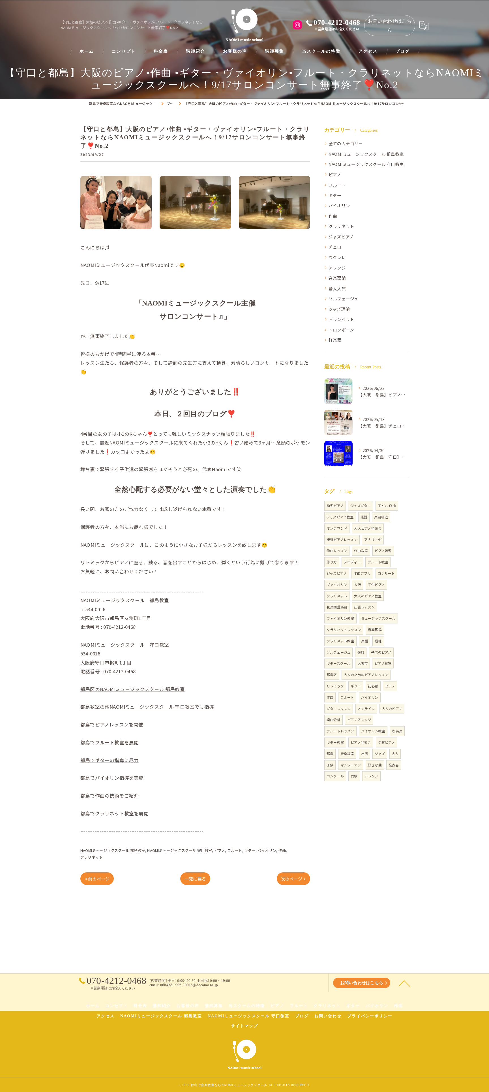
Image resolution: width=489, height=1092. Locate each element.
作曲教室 (361, 550)
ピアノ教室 (382, 663)
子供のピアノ (381, 652)
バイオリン (267, 850)
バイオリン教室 (373, 730)
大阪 (357, 584)
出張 (364, 753)
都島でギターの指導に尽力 (109, 760)
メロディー (352, 561)
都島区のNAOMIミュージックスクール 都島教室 (132, 689)
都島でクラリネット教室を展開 (114, 813)
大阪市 (362, 663)
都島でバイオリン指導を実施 (112, 777)
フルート (234, 850)
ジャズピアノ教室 (340, 516)
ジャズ (380, 753)
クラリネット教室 (340, 640)
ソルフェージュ (343, 299)
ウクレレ (337, 257)
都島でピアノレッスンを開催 (111, 724)
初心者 (373, 685)
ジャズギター (360, 505)
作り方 (332, 561)
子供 (330, 764)
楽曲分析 (333, 719)
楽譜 (364, 640)
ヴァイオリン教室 (340, 618)
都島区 (332, 674)
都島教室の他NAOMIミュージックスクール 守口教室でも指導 (147, 706)
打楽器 (335, 340)
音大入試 (337, 288)
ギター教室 (335, 742)
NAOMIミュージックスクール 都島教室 (112, 850)
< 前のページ (97, 879)
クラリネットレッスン (344, 629)
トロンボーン (341, 330)
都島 (330, 753)
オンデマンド (337, 528)
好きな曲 (375, 764)
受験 (354, 775)
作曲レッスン (337, 550)
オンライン (366, 708)
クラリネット (91, 857)
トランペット (341, 319)
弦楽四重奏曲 (337, 606)
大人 (395, 753)
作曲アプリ (362, 573)
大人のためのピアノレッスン (366, 674)
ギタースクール (338, 663)
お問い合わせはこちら (390, 25)
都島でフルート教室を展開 (109, 742)
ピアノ (219, 850)
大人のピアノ (392, 708)
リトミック (335, 685)
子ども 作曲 (387, 505)
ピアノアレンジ (359, 719)
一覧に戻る (195, 879)
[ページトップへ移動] (404, 983)
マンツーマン (350, 764)
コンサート (386, 573)
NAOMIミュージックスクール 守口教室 (179, 850)
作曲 (282, 850)
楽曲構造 (381, 516)
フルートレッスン (340, 730)
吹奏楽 (397, 730)
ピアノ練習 (383, 550)
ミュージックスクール (378, 618)
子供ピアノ (376, 584)
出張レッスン (364, 606)
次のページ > (293, 879)
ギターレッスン (339, 708)
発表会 (394, 764)
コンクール (335, 775)
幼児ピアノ (335, 505)
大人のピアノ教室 (367, 595)
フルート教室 (378, 561)
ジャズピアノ (341, 237)
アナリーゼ (372, 539)
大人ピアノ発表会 (367, 528)
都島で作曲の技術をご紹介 (109, 795)
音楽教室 (347, 753)
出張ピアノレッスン (342, 539)
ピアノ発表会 (361, 742)
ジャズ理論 (339, 309)
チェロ (335, 247)
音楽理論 (337, 278)
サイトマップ (244, 1026)
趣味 (378, 640)
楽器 (364, 516)
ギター (250, 850)
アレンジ (337, 268)
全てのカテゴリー (346, 143)
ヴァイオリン (337, 584)
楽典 (360, 652)
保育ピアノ (386, 742)
